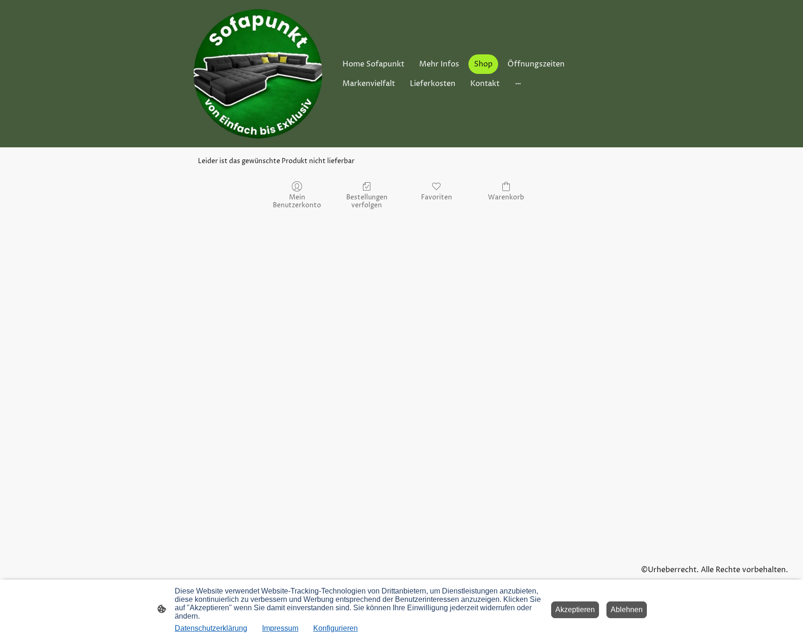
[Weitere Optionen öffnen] (518, 83)
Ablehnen (627, 610)
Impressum (280, 628)
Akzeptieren (575, 610)
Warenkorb (506, 197)
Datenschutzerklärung (211, 628)
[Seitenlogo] (257, 74)
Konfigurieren (335, 628)
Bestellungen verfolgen (367, 201)
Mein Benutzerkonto (297, 201)
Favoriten (436, 197)
